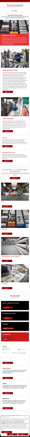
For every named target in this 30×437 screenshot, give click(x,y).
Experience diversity (7, 338)
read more (7, 91)
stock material (18, 143)
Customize (6, 432)
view (7, 206)
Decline (12, 434)
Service (7, 307)
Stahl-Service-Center (8, 328)
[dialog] (15, 426)
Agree (23, 434)
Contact (7, 146)
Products (8, 318)
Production (7, 161)
